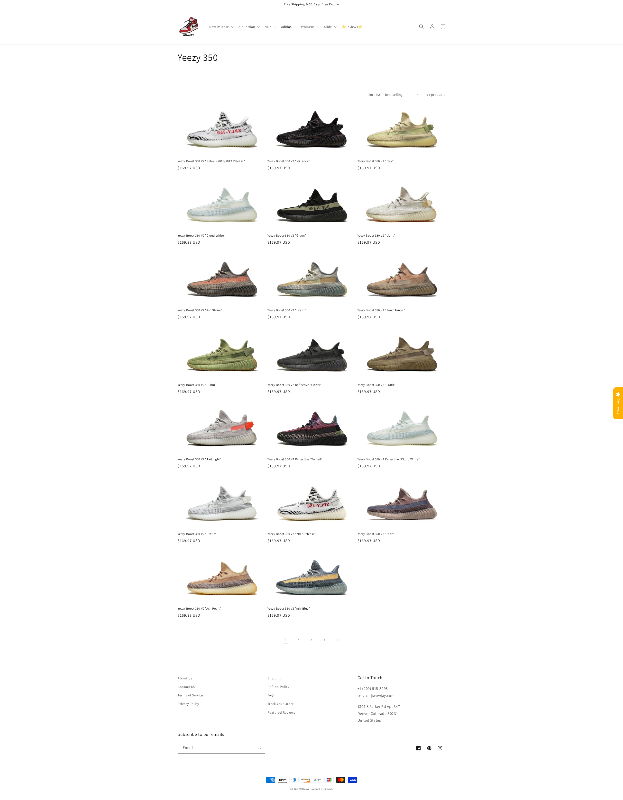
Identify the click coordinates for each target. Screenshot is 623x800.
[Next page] (337, 640)
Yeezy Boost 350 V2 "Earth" (376, 385)
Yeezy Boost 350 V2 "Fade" (376, 534)
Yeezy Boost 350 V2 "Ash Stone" (200, 310)
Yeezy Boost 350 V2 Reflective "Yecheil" (294, 459)
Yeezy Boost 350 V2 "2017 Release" (291, 534)
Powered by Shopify (321, 789)
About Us (185, 678)
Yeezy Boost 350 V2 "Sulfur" (197, 385)
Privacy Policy (188, 704)
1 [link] (285, 639)
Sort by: (374, 94)
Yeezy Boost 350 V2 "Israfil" (286, 310)
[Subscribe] (259, 748)
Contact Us (186, 686)
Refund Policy (278, 686)
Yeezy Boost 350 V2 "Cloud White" (201, 236)
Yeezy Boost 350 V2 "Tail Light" (199, 459)
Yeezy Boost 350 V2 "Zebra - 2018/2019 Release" (211, 161)
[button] (221, 27)
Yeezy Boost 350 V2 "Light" (376, 236)
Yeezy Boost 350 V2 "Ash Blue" (288, 609)
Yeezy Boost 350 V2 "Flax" (375, 161)
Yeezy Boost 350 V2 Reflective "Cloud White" (388, 459)
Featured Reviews (281, 712)
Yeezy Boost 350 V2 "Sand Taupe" (381, 310)
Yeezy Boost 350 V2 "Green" (286, 236)
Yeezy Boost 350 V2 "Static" (197, 534)
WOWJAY (304, 789)
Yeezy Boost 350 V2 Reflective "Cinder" (294, 385)
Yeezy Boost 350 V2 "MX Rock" (288, 161)
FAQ (270, 695)
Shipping (274, 678)
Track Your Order (280, 704)
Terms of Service (190, 695)
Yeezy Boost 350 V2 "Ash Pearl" (199, 609)
